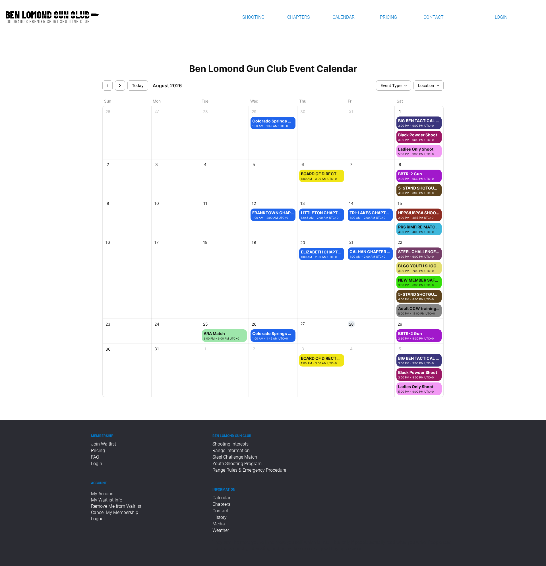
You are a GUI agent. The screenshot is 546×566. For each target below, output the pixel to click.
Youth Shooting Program (237, 463)
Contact (220, 510)
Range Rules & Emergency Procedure (249, 470)
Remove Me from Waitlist (116, 506)
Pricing (98, 450)
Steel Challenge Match (234, 457)
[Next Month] (120, 85)
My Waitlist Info (106, 500)
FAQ (95, 457)
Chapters (221, 504)
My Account (103, 493)
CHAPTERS (298, 17)
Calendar (221, 497)
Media (218, 524)
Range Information (231, 450)
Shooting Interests (230, 444)
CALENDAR (343, 17)
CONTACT (433, 17)
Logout (98, 518)
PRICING (388, 17)
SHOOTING (253, 17)
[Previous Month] (107, 85)
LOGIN (501, 17)
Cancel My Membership (114, 512)
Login (96, 463)
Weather (220, 530)
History (219, 517)
